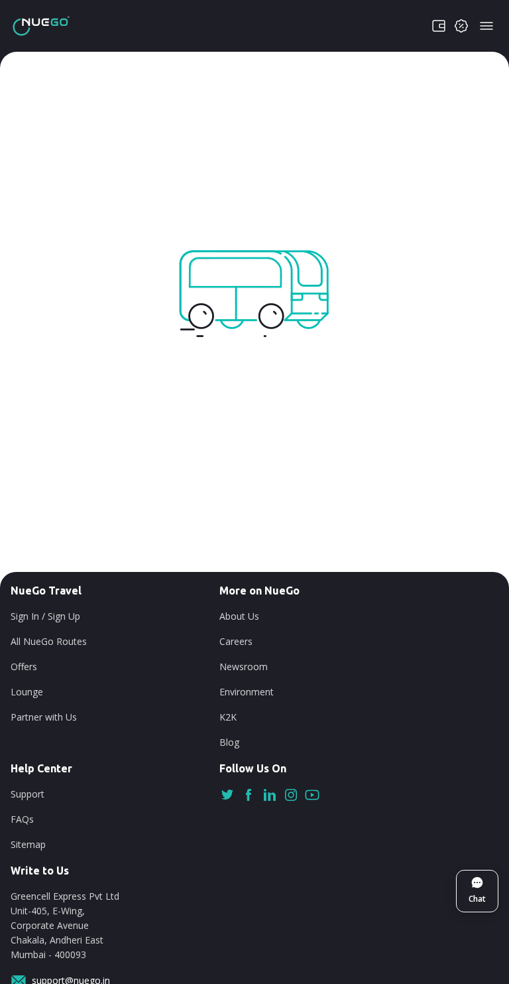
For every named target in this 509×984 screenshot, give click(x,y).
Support (27, 794)
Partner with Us (44, 717)
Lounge (27, 691)
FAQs (22, 819)
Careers (236, 641)
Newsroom (243, 666)
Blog (229, 742)
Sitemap (28, 844)
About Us (239, 616)
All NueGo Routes (49, 641)
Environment (246, 691)
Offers (24, 666)
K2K (228, 717)
